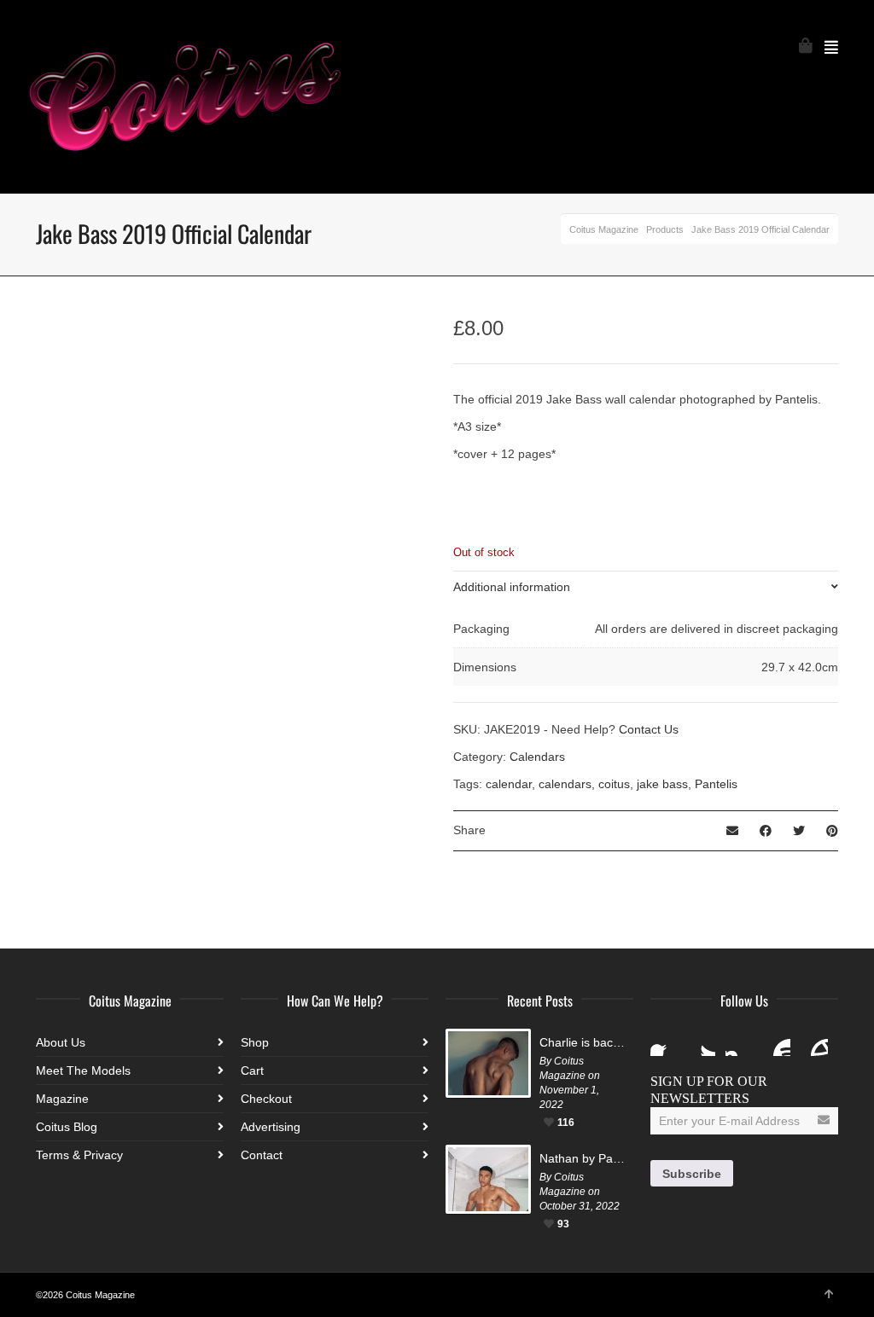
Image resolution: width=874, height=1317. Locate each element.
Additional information (511, 587)
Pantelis (716, 784)
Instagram (739, 1042)
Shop (255, 1042)
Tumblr (814, 1042)
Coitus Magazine (603, 229)
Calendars (537, 756)
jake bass (662, 784)
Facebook (664, 1042)
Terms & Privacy (79, 1155)
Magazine (62, 1098)
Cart (252, 1070)
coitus (614, 784)
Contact (262, 1155)
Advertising (270, 1127)
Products (665, 229)
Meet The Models (83, 1070)
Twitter (701, 1042)
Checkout (266, 1098)
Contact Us (649, 729)
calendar (509, 784)
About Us (60, 1042)
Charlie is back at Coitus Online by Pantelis (582, 1042)
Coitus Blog (66, 1127)
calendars (565, 784)
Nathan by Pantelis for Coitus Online (582, 1158)
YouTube (776, 1042)
